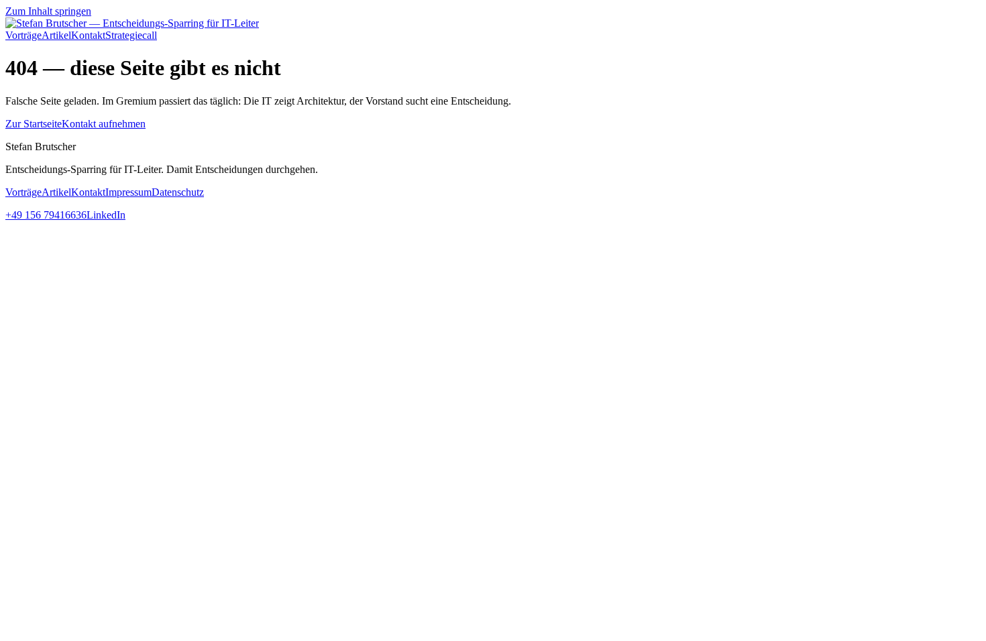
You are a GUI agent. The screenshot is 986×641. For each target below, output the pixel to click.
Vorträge (23, 35)
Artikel (56, 35)
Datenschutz (178, 192)
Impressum (128, 192)
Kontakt (88, 35)
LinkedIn (106, 215)
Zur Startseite (33, 123)
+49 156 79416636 (46, 215)
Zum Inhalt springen (48, 11)
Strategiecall (131, 35)
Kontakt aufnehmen (104, 123)
